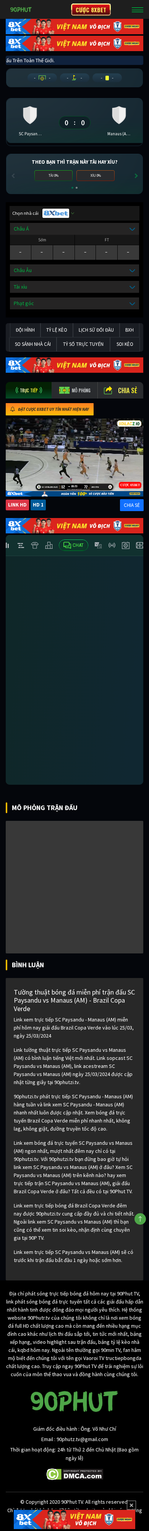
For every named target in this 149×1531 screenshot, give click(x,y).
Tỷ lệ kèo (56, 330)
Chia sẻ (127, 390)
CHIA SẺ (132, 505)
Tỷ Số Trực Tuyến (83, 344)
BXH (129, 330)
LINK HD (17, 504)
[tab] (29, 390)
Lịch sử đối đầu (96, 330)
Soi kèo (125, 344)
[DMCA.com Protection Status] (74, 1473)
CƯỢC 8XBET (91, 9)
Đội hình (25, 330)
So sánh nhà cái (33, 344)
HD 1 (38, 504)
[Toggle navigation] (137, 9)
